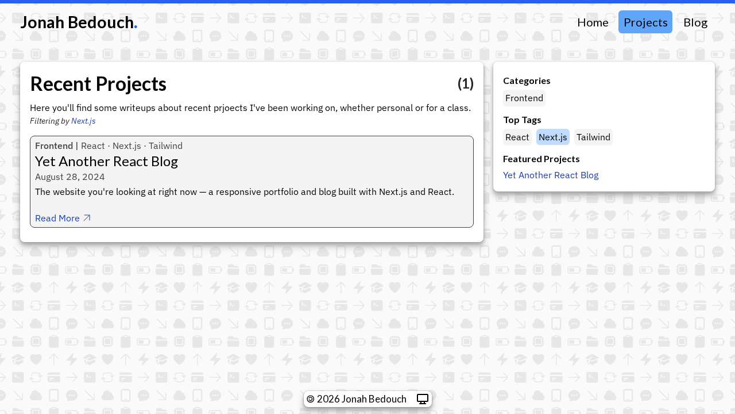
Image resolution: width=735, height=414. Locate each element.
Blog (695, 22)
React (518, 137)
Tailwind (594, 137)
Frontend (525, 97)
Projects (646, 22)
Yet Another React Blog (550, 175)
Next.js (83, 120)
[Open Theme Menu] (423, 399)
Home (593, 22)
